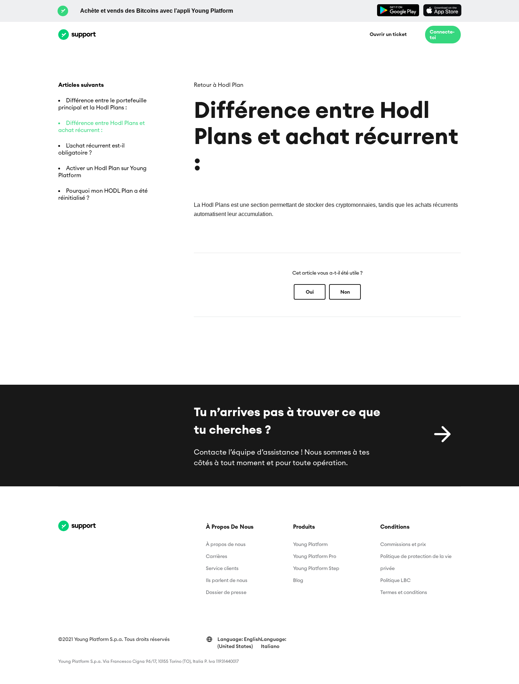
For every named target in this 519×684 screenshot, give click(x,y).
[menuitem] (239, 643)
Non (345, 292)
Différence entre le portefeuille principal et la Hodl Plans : (102, 104)
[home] (77, 34)
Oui (310, 292)
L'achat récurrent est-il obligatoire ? (91, 149)
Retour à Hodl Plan (218, 84)
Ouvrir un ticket (388, 34)
